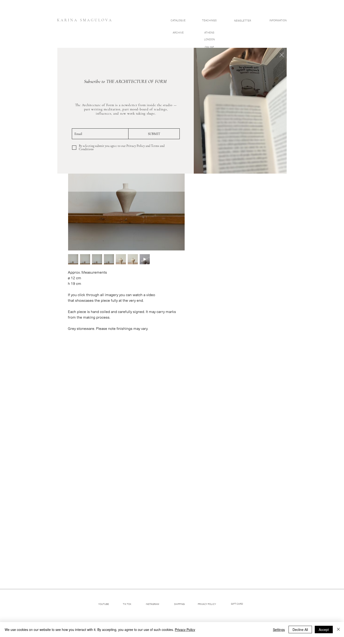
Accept (324, 629)
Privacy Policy (185, 629)
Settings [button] (279, 629)
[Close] (338, 629)
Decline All (300, 629)
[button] (281, 55)
